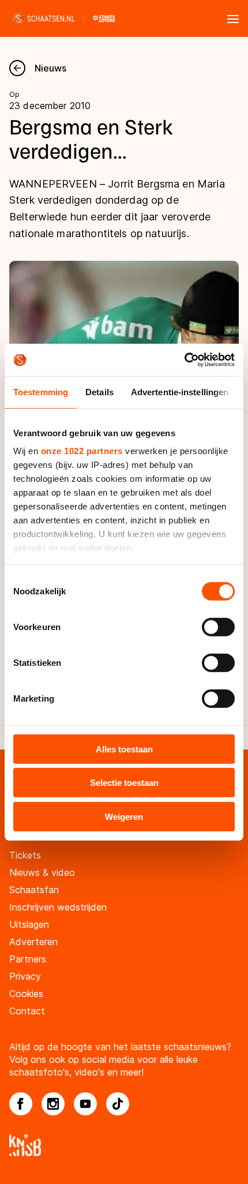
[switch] (218, 626)
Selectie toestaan (124, 783)
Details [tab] (99, 391)
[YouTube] (85, 1103)
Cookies (26, 993)
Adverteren (33, 941)
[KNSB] (124, 1145)
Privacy (25, 976)
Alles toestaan (124, 749)
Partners (27, 959)
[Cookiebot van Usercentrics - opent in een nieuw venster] (184, 360)
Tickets (25, 855)
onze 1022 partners (82, 451)
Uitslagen (29, 924)
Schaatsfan (34, 890)
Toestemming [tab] (40, 391)
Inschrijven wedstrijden (58, 907)
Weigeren (124, 816)
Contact (27, 1011)
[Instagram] (53, 1103)
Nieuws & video (42, 872)
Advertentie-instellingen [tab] (179, 391)
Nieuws (50, 68)
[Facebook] (20, 1103)
